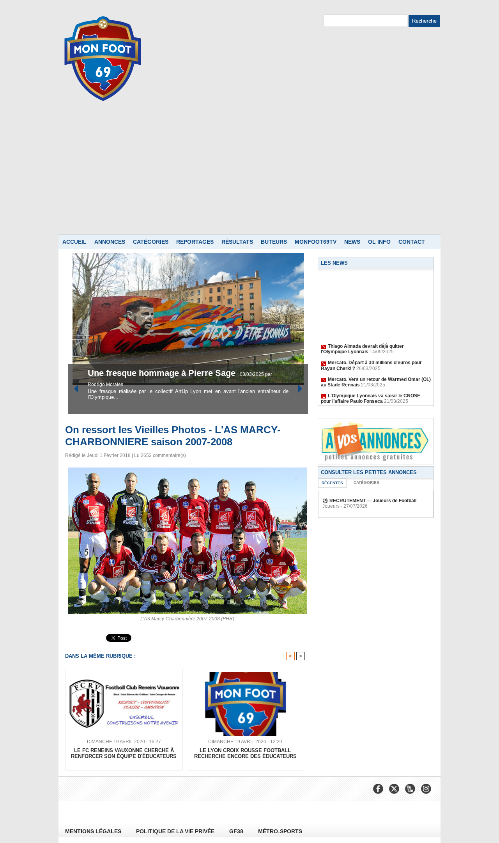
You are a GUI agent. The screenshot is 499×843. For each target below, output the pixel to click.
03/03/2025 (100, 374)
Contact (411, 242)
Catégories (150, 242)
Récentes (332, 483)
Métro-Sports (280, 831)
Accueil (74, 242)
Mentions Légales (94, 831)
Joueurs (331, 506)
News (352, 242)
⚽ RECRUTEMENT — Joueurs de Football (369, 500)
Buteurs (274, 242)
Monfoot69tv (315, 242)
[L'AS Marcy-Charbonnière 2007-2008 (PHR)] (187, 470)
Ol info (379, 242)
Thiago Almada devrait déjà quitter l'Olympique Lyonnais (362, 344)
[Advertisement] (249, 175)
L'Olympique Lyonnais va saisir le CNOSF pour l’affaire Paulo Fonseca (370, 393)
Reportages (195, 242)
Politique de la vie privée (176, 831)
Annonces (109, 242)
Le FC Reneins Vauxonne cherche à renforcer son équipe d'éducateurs (124, 753)
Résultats (237, 242)
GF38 (237, 831)
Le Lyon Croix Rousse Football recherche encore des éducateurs (245, 753)
